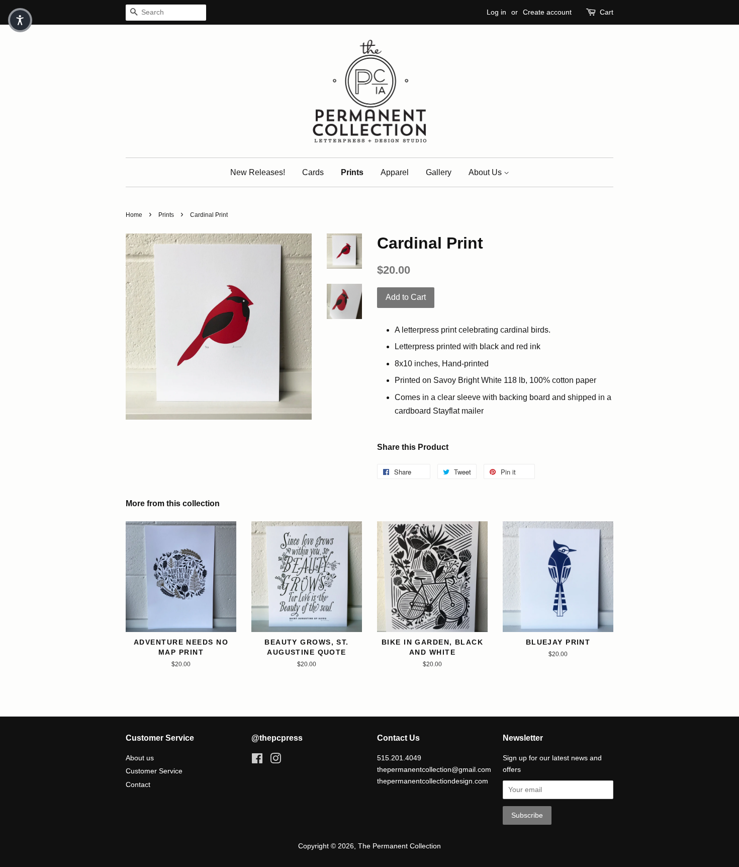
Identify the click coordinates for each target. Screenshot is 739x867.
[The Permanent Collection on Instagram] (275, 760)
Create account (547, 12)
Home (134, 214)
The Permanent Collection (399, 846)
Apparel (395, 172)
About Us (486, 172)
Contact (138, 785)
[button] (20, 20)
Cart (606, 12)
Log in (496, 12)
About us (140, 758)
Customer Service (154, 771)
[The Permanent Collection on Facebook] (257, 760)
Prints (352, 172)
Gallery (438, 172)
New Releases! (257, 172)
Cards (313, 172)
